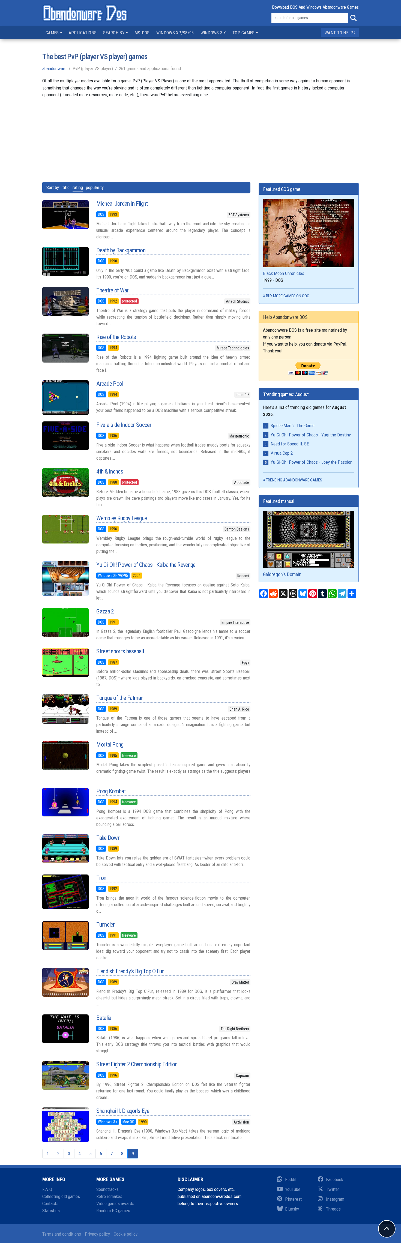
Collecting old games (61, 1196)
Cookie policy (125, 1234)
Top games (243, 32)
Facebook (334, 1179)
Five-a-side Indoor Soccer (123, 424)
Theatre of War (112, 290)
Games (52, 32)
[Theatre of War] (65, 301)
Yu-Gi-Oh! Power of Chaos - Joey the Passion (311, 462)
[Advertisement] (200, 136)
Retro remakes (109, 1196)
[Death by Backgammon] (65, 261)
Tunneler (105, 924)
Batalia (103, 1017)
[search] (353, 18)
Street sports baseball (120, 651)
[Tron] (65, 891)
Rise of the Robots (116, 337)
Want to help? (340, 32)
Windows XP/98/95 (175, 32)
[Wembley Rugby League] (65, 529)
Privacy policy (97, 1234)
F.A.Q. (47, 1189)
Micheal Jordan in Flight (122, 203)
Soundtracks (107, 1189)
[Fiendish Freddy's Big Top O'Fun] (65, 982)
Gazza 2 (105, 611)
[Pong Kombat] (65, 802)
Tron (101, 877)
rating (78, 187)
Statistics (51, 1210)
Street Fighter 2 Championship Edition (136, 1064)
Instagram (335, 1199)
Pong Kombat (110, 791)
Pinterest (293, 1199)
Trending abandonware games (294, 480)
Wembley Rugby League (121, 518)
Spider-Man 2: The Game (293, 425)
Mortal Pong (109, 744)
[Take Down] (65, 848)
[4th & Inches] (65, 482)
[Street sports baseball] (65, 662)
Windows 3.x (213, 32)
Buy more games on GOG (287, 295)
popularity (95, 187)
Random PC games (113, 1210)
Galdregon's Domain (282, 574)
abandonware (54, 68)
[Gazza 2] (65, 622)
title (66, 187)
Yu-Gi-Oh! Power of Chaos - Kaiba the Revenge (145, 564)
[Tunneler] (65, 935)
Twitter (332, 1189)
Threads (333, 1209)
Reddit (291, 1179)
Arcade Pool (109, 383)
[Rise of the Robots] (65, 348)
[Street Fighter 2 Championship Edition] (65, 1075)
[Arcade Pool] (65, 397)
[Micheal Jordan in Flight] (65, 214)
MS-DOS (142, 32)
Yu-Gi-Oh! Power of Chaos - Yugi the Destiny (311, 435)
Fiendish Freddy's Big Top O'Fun (130, 971)
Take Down (108, 837)
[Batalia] (65, 1028)
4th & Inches (109, 471)
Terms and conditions (61, 1234)
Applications (83, 32)
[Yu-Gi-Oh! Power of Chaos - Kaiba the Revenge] (65, 578)
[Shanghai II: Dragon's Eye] (65, 1124)
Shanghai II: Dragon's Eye (122, 1110)
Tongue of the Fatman (119, 697)
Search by (114, 32)
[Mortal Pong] (65, 755)
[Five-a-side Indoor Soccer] (65, 435)
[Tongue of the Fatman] (65, 708)
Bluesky (292, 1209)
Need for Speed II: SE (290, 444)
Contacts (50, 1203)
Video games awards (115, 1203)
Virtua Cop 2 (282, 453)
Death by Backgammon (120, 250)
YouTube (292, 1189)
